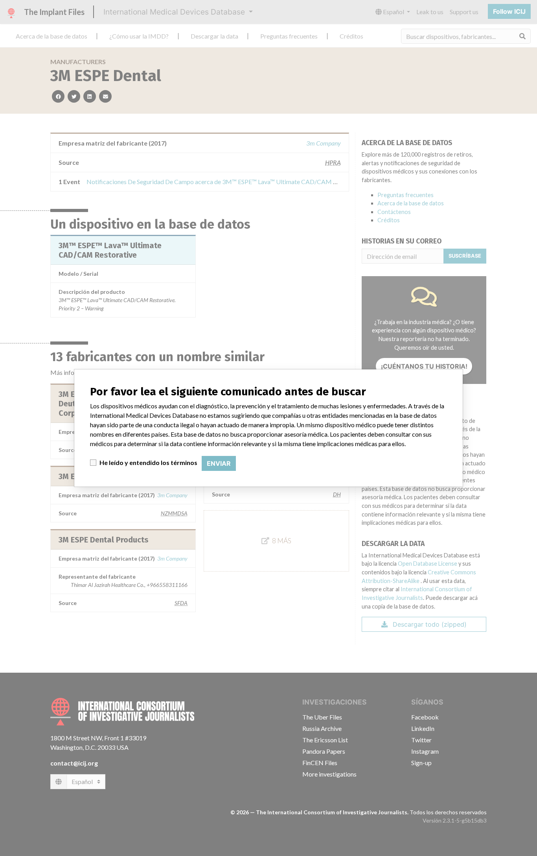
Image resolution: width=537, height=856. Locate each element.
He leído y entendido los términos (148, 462)
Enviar (219, 463)
